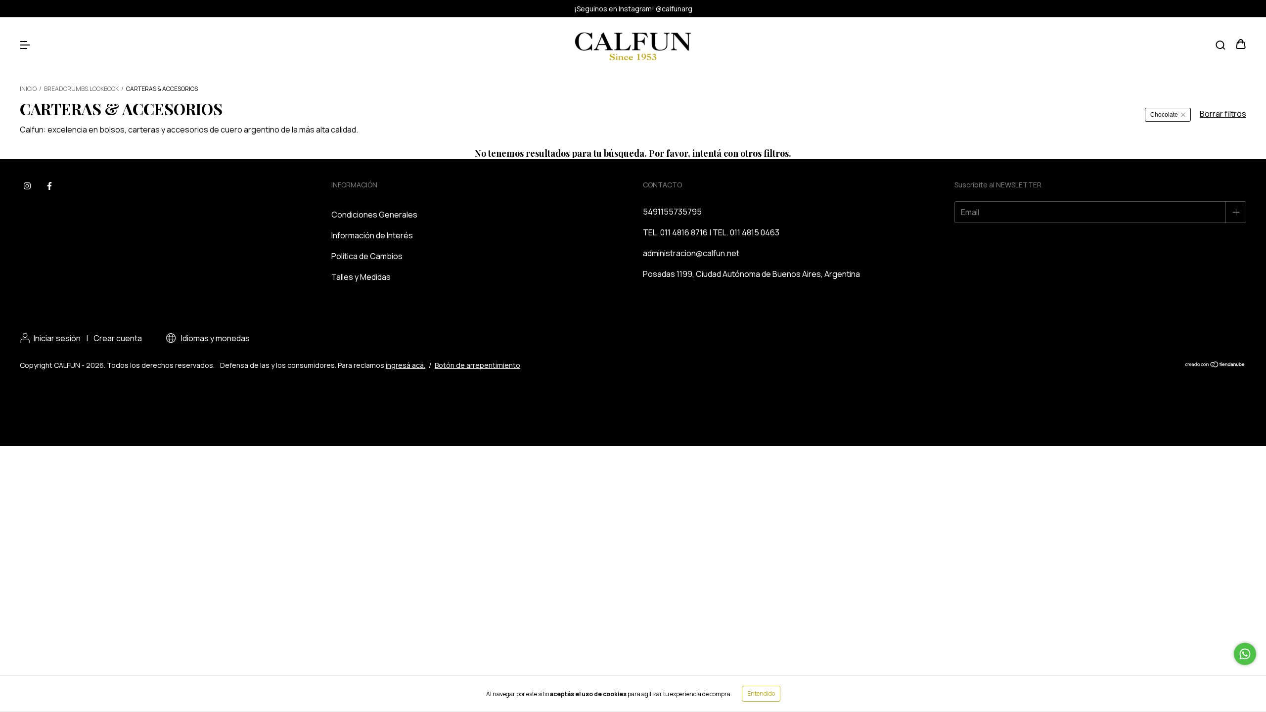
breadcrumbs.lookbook (81, 89)
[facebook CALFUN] (49, 186)
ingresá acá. (405, 365)
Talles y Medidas (361, 276)
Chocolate (1164, 114)
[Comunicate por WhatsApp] (1245, 654)
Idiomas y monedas (215, 338)
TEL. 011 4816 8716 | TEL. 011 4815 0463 (711, 232)
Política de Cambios (367, 256)
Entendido (761, 693)
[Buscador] (1220, 44)
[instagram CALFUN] (27, 186)
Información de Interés (372, 235)
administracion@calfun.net (691, 253)
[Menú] (25, 44)
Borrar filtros (1223, 113)
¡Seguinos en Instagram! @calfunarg (633, 8)
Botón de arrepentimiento (477, 365)
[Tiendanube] (1215, 365)
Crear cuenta (117, 338)
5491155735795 (672, 211)
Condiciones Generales (374, 214)
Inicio (28, 89)
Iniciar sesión (57, 338)
